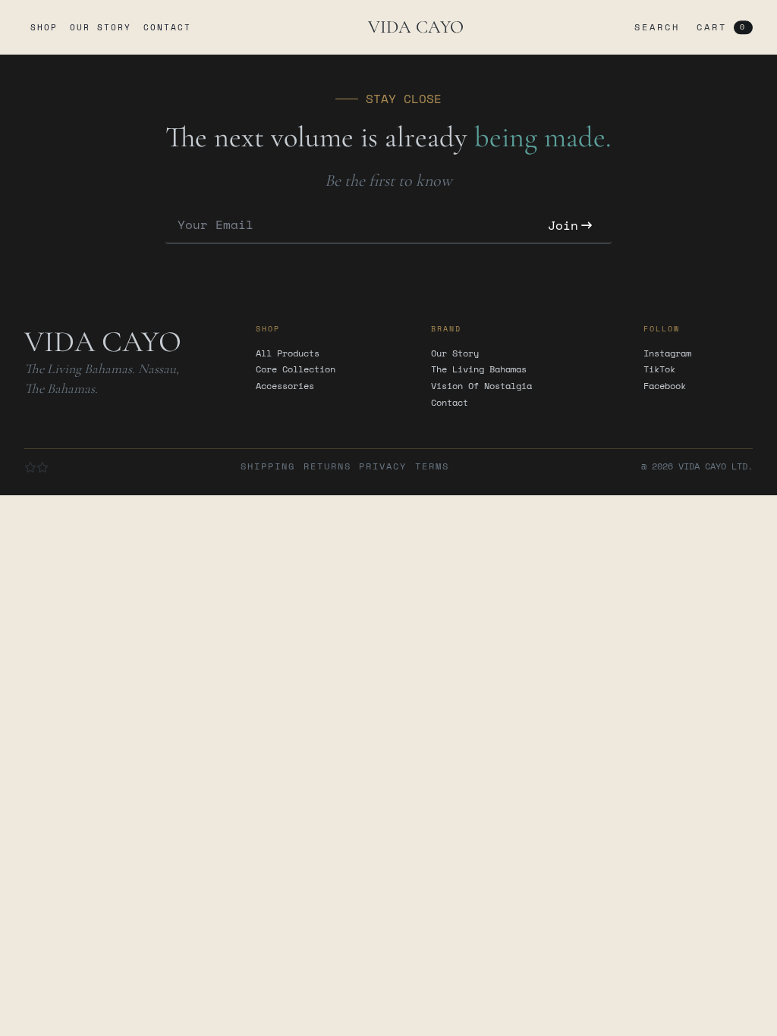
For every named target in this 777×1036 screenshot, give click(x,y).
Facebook (664, 386)
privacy (383, 466)
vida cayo (416, 27)
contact (167, 27)
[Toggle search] (654, 27)
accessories (285, 386)
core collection (295, 369)
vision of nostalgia (481, 386)
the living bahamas (479, 369)
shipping (268, 466)
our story (100, 27)
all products (287, 353)
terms (432, 466)
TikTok (659, 369)
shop (44, 27)
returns (327, 466)
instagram (667, 353)
